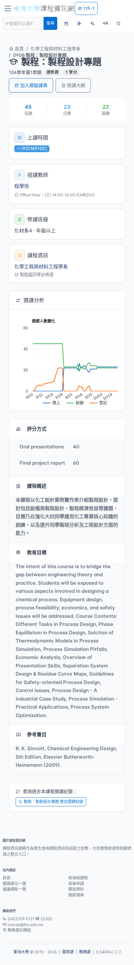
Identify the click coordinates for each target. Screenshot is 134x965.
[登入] (79, 23)
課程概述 (37, 486)
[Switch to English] (92, 23)
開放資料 (76, 889)
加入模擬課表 (33, 85)
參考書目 (37, 734)
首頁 (18, 48)
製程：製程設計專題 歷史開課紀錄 (53, 801)
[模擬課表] (66, 23)
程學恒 (21, 186)
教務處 (85, 951)
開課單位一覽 (14, 883)
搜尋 (50, 23)
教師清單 (76, 895)
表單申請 (76, 883)
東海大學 (21, 951)
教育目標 (37, 552)
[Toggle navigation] (8, 8)
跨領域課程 (78, 877)
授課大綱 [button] (76, 85)
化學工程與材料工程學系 (56, 48)
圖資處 (68, 951)
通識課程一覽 (14, 889)
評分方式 (37, 429)
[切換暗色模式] (118, 23)
